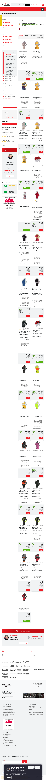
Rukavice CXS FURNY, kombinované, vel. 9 (24, 385)
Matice (30, 709)
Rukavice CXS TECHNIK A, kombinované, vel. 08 (25, 300)
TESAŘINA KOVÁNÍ (8, 36)
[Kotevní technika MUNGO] (12, 662)
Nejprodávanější (33, 35)
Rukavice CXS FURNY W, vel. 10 (25, 466)
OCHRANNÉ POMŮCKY (9, 42)
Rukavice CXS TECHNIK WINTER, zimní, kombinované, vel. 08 (25, 348)
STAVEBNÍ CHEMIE (8, 39)
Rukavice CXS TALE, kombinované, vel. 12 (24, 63)
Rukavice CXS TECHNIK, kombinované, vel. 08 (38, 214)
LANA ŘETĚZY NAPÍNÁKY (9, 33)
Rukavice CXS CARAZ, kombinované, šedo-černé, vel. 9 (24, 574)
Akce (5, 112)
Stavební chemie (6, 715)
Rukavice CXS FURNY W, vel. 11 (25, 463)
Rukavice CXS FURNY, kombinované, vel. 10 (24, 387)
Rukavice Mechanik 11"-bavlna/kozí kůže (38, 177)
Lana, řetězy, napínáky (7, 711)
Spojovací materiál (7, 706)
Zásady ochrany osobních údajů (9, 745)
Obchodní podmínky (7, 743)
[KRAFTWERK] (13, 673)
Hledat (27, 4)
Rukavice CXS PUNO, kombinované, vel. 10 (24, 502)
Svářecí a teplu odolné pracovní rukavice (10, 64)
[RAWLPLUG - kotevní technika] (5, 662)
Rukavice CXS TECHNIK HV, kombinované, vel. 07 (38, 421)
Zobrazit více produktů (30, 32)
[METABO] (5, 677)
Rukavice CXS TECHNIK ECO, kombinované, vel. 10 (38, 305)
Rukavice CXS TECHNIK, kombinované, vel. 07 (38, 212)
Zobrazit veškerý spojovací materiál (36, 714)
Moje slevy (5, 739)
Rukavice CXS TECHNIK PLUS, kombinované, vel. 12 (25, 253)
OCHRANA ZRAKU (8, 78)
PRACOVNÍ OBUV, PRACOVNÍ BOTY (10, 48)
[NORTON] (19, 674)
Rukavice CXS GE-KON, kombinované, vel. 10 (38, 502)
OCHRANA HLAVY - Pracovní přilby (10, 83)
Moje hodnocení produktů (8, 740)
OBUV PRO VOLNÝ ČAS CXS (10, 96)
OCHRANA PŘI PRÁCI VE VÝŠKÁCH (9, 86)
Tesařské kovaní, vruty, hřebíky (9, 712)
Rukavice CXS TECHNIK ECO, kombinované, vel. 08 (38, 298)
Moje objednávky (6, 735)
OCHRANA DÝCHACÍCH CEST (10, 76)
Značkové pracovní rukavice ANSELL (9, 71)
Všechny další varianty (24, 67)
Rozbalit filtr (8, 117)
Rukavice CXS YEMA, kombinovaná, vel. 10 (37, 539)
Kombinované (8, 54)
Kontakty (5, 746)
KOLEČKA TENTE (8, 98)
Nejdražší (26, 35)
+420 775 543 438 (36, 4)
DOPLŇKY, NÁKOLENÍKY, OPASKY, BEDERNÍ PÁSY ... (9, 92)
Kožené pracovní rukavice (10, 56)
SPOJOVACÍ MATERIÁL (9, 25)
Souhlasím (37, 767)
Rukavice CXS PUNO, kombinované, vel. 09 (24, 499)
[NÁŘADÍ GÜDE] (19, 666)
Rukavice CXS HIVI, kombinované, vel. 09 (37, 387)
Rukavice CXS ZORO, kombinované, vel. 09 (24, 102)
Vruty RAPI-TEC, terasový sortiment (36, 712)
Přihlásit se (25, 761)
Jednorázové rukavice (10, 65)
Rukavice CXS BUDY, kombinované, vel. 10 (37, 263)
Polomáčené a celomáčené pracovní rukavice (10, 61)
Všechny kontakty (10, 176)
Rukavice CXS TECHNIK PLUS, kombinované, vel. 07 (25, 257)
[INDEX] (26, 674)
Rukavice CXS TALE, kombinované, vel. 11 (24, 61)
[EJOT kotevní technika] (26, 662)
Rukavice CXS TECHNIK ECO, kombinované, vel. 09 (38, 301)
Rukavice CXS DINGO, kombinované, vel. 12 (37, 107)
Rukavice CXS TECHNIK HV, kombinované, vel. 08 (38, 423)
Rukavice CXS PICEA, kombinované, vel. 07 (37, 462)
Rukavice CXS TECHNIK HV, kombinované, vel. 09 (38, 426)
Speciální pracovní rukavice (11, 67)
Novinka (6, 114)
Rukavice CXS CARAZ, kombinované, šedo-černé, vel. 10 (24, 577)
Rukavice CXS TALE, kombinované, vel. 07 (24, 65)
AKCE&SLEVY (7, 22)
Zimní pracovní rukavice (10, 52)
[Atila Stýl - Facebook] (3, 772)
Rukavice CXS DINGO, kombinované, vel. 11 (37, 104)
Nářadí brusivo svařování (8, 709)
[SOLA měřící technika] (5, 670)
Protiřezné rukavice (9, 57)
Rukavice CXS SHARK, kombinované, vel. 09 (37, 574)
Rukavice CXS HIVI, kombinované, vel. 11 (37, 385)
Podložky (30, 711)
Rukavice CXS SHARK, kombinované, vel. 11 (37, 577)
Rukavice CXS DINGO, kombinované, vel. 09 (37, 102)
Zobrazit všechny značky (39, 669)
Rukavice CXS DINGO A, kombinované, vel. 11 (38, 141)
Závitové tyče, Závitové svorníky (35, 707)
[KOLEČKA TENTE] (5, 674)
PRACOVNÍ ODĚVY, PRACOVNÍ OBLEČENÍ (10, 45)
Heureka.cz (41, 656)
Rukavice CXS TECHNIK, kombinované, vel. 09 (38, 217)
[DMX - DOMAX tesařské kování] (13, 670)
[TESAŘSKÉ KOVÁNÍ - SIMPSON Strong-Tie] (19, 670)
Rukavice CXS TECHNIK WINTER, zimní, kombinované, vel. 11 (25, 344)
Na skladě (6, 110)
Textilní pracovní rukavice (10, 59)
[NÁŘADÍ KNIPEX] (12, 666)
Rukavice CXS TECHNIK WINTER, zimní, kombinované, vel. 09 (25, 340)
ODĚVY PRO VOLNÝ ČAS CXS (10, 94)
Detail (28, 78)
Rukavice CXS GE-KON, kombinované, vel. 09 (38, 499)
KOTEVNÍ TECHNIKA (8, 28)
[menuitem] (5, 9)
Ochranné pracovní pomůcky (9, 714)
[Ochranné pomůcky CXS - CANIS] (26, 670)
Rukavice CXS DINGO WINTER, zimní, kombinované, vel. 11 (24, 426)
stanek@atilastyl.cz (10, 164)
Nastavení (9, 777)
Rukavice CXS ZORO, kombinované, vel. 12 (24, 107)
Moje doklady (6, 737)
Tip (5, 115)
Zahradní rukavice (9, 68)
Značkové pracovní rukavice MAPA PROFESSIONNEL (9, 73)
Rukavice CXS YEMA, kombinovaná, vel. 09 (37, 536)
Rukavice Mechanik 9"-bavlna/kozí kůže (37, 175)
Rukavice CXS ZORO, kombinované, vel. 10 (24, 104)
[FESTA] (13, 677)
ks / (9, 123)
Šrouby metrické (32, 706)
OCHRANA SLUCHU (8, 80)
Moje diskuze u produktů (8, 742)
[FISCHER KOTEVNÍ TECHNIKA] (18, 662)
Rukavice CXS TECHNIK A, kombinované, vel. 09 (25, 303)
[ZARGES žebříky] (27, 666)
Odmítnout (31, 767)
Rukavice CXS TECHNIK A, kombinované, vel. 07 (25, 298)
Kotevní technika (6, 707)
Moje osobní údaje (6, 734)
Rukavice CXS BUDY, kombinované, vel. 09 (37, 260)
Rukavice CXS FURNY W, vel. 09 (25, 461)
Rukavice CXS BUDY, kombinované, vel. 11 (37, 258)
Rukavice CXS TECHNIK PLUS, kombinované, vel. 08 (25, 260)
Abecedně (40, 35)
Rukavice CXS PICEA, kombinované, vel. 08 (37, 465)
